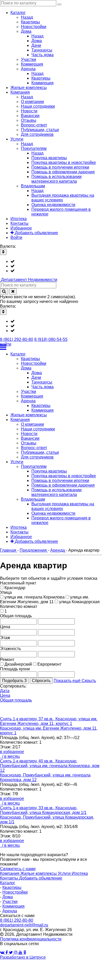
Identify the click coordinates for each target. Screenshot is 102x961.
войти (5, 344)
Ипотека (80, 873)
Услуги (65, 873)
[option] (56, 261)
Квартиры (11, 887)
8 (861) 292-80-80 (16, 339)
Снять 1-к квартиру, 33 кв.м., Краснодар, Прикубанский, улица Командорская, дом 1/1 (43, 810)
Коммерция (13, 906)
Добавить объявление (40, 878)
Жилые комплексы (39, 873)
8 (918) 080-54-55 (50, 339)
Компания (10, 873)
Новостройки (15, 892)
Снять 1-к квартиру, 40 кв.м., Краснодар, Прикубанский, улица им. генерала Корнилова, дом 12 (49, 766)
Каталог (7, 883)
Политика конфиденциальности (30, 939)
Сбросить (41, 680)
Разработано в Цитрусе (23, 957)
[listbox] (51, 266)
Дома (7, 897)
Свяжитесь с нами (18, 869)
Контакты (9, 878)
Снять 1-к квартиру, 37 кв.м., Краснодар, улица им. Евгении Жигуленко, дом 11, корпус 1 (48, 721)
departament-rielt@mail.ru (24, 925)
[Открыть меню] (51, 347)
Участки (10, 901)
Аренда (9, 911)
